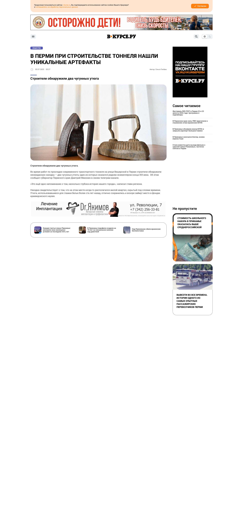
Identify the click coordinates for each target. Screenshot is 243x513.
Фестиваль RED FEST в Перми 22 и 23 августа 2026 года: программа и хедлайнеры (188, 113)
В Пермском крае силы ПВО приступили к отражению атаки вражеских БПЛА (190, 122)
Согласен (201, 6)
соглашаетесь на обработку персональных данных (57, 7)
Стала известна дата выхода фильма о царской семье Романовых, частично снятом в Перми (189, 146)
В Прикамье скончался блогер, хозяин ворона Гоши (189, 138)
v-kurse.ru (66, 5)
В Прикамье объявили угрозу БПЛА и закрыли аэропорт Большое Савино (188, 130)
